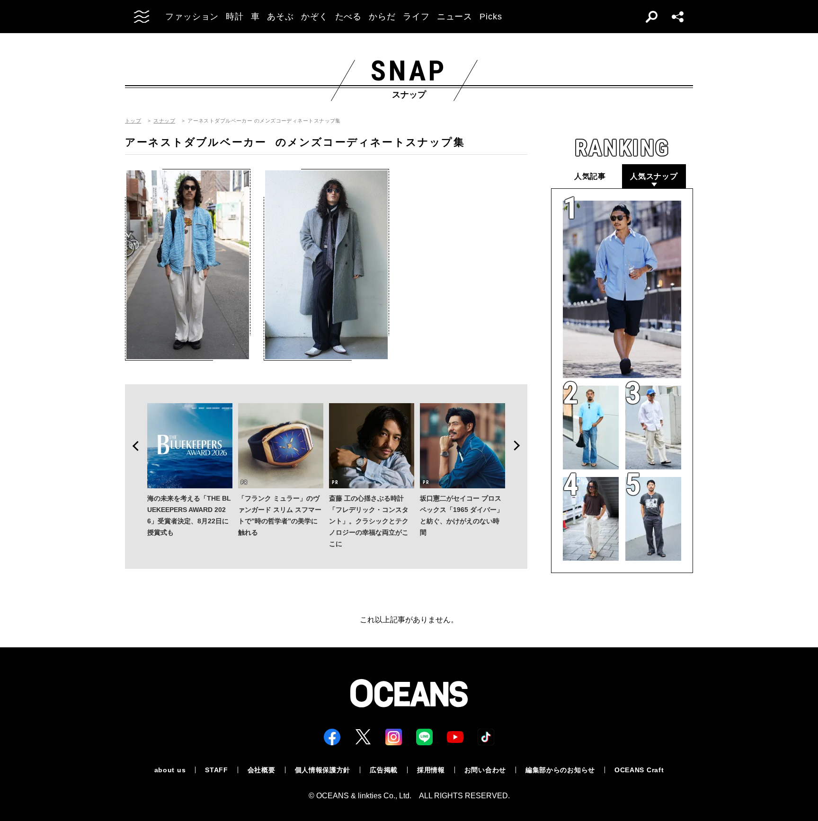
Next (520, 445)
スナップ (164, 121)
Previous (132, 445)
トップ (133, 121)
